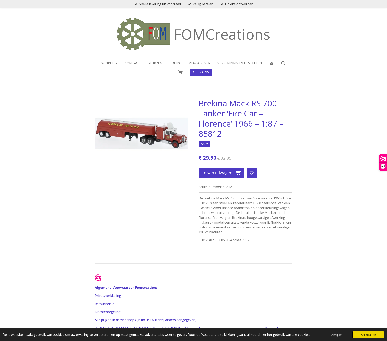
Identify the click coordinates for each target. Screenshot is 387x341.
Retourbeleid (104, 304)
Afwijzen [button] (336, 335)
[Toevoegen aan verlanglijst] (252, 173)
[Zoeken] (283, 63)
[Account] (271, 63)
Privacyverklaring (108, 295)
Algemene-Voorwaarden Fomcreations (126, 287)
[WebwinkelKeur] (98, 278)
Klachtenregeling (108, 312)
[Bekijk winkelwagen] (180, 72)
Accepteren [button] (368, 335)
